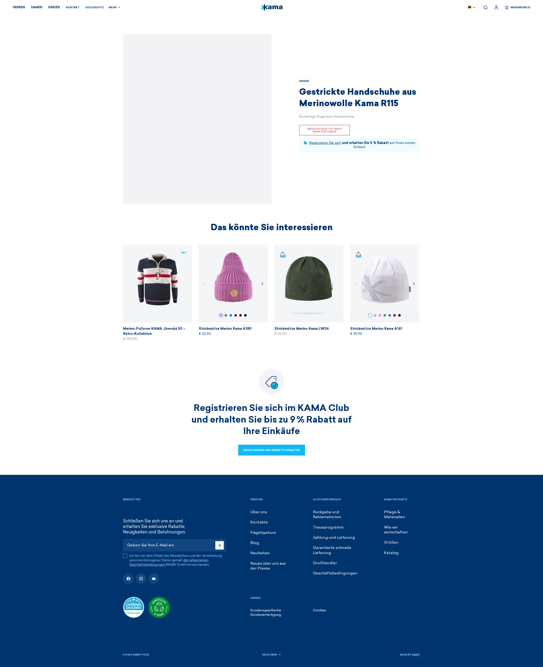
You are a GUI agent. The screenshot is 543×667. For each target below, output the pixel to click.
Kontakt (73, 7)
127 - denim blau (231, 315)
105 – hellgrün (226, 315)
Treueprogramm (328, 527)
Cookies (319, 610)
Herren (19, 7)
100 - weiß (370, 315)
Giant (416, 654)
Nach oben (269, 654)
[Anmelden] (496, 7)
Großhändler (325, 563)
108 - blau (240, 315)
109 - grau (375, 315)
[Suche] (485, 7)
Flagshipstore (263, 532)
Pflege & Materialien (394, 514)
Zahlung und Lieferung (334, 537)
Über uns (258, 512)
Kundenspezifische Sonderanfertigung (265, 612)
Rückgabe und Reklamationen (327, 514)
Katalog (391, 552)
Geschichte (94, 7)
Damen (36, 7)
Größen (391, 542)
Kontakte (259, 522)
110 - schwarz (245, 315)
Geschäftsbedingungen (335, 573)
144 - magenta (235, 315)
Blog (254, 542)
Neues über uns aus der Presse (268, 566)
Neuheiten (260, 553)
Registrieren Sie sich (325, 143)
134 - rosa (221, 315)
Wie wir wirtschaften (396, 529)
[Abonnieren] (219, 545)
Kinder (54, 7)
